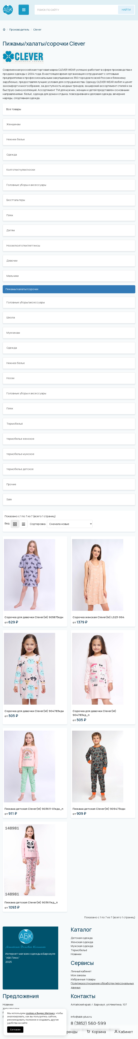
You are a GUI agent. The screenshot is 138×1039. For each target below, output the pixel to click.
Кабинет (126, 1031)
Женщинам (13, 124)
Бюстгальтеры (15, 200)
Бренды (71, 1031)
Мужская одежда (82, 946)
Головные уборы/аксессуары (25, 302)
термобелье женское (20, 439)
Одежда (11, 154)
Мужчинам (13, 333)
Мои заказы (78, 975)
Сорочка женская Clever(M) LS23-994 (98, 617)
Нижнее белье (15, 139)
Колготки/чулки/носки (20, 169)
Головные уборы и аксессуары (26, 185)
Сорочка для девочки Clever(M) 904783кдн (34, 711)
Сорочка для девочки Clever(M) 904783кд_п (94, 713)
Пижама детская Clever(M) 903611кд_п (31, 902)
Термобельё (14, 424)
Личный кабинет (81, 971)
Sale (9, 499)
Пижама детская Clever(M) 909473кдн (99, 809)
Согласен (15, 1029)
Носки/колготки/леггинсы (23, 245)
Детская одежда (82, 938)
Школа (10, 317)
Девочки (11, 260)
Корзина (99, 1031)
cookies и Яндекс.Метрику (40, 1013)
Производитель (19, 29)
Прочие (11, 484)
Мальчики (12, 276)
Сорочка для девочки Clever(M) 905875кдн (33, 617)
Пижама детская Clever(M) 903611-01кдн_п (33, 809)
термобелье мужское (20, 454)
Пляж (9, 215)
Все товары (13, 109)
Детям (10, 230)
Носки (10, 378)
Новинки (76, 954)
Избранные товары (83, 979)
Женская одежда (82, 942)
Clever (37, 29)
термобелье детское (20, 469)
